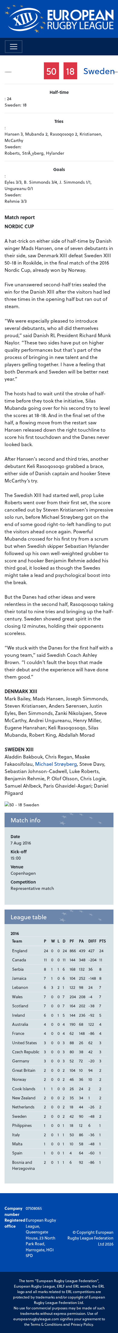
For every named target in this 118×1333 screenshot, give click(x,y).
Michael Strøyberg (56, 763)
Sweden (99, 70)
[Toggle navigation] (13, 46)
